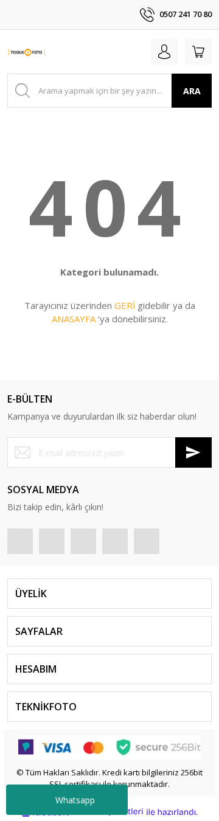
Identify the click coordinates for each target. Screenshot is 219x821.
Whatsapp (75, 800)
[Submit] (193, 452)
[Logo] (26, 52)
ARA (192, 91)
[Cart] (198, 51)
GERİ (124, 305)
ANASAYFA (74, 319)
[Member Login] (164, 51)
